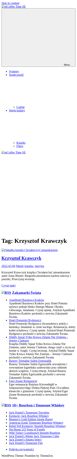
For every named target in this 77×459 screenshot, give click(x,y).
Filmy (19, 146)
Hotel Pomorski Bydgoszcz (25, 320)
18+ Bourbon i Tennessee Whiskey (38, 405)
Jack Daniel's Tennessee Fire (26, 443)
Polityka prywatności (21, 449)
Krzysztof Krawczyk (21, 258)
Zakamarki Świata (26, 293)
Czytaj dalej (8, 285)
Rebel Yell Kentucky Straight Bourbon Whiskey (37, 426)
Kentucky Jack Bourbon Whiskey (29, 416)
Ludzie (20, 107)
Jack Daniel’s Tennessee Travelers (29, 412)
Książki (20, 142)
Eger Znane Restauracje (23, 381)
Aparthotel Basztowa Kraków (26, 300)
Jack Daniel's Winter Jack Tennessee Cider (34, 436)
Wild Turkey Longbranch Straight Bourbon (34, 432)
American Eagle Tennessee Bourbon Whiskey (36, 422)
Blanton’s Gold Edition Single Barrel (31, 419)
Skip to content (10, 3)
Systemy (14, 71)
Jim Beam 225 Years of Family (27, 429)
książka (28, 266)
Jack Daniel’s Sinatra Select (25, 439)
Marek (20, 266)
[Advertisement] (38, 194)
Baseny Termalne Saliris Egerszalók (30, 360)
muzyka (39, 266)
